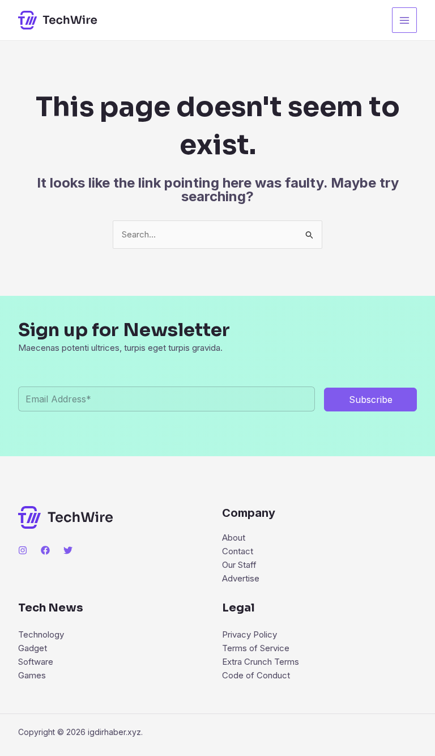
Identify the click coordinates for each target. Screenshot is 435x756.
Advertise (240, 578)
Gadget (32, 648)
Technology (41, 634)
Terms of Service (255, 648)
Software (35, 661)
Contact (237, 551)
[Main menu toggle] (404, 20)
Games (32, 675)
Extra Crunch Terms (260, 661)
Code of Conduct (256, 675)
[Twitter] (67, 550)
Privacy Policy (249, 634)
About (233, 537)
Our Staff (239, 564)
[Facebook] (45, 550)
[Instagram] (22, 550)
